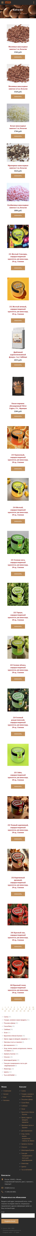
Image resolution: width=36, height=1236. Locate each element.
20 (5, 1011)
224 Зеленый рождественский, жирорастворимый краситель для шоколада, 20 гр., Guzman (18, 722)
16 (22, 1009)
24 (20, 1011)
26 (28, 1011)
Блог (4, 1097)
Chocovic (8, 1057)
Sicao (7, 1032)
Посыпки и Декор (11, 1023)
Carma (7, 1017)
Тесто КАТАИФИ (10, 1075)
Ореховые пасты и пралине (14, 1042)
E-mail (2, 1212)
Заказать (18, 57)
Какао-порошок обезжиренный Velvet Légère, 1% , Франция (18, 405)
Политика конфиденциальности (12, 1230)
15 (18, 1009)
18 (29, 1009)
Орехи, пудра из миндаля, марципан (17, 1039)
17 (25, 1009)
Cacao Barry (9, 1026)
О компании (7, 1091)
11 (2, 1009)
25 (24, 1011)
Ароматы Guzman (11, 1054)
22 (13, 1011)
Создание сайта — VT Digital (11, 1232)
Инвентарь (9, 1069)
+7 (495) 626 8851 (10, 1192)
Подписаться (9, 1221)
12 (6, 1009)
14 (14, 1009)
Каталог (5, 1094)
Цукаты (8, 1072)
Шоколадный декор (11, 1060)
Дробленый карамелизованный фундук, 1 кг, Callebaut (18, 354)
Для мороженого (11, 1045)
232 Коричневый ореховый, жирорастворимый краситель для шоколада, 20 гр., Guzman (18, 882)
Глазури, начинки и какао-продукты (16, 1020)
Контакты (6, 1100)
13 (10, 1009)
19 (33, 1009)
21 (9, 1011)
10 (33, 1007)
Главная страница (14, 13)
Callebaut (8, 1029)
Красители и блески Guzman (14, 1036)
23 (16, 1011)
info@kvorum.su (10, 1188)
